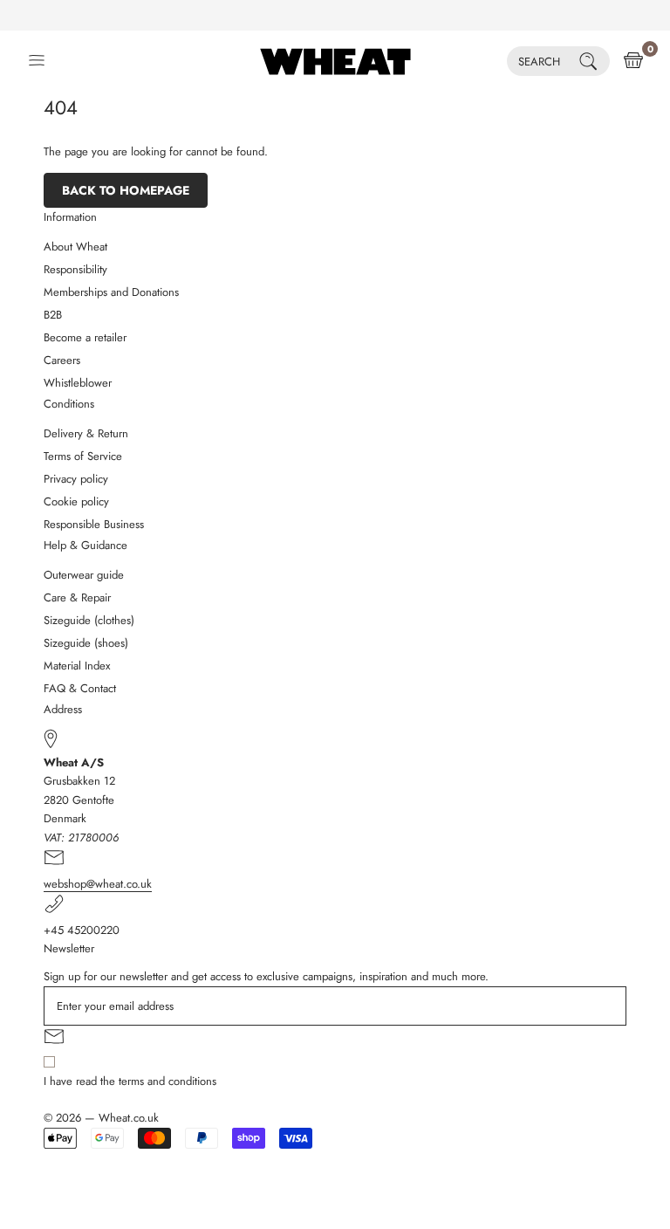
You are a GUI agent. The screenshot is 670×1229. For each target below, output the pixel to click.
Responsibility (75, 269)
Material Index (77, 665)
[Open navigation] (36, 61)
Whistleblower (78, 382)
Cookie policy (76, 501)
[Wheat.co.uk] (335, 61)
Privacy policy (76, 478)
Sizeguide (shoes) (86, 643)
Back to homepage (125, 190)
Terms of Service (83, 456)
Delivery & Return (86, 433)
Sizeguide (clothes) (89, 620)
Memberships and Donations (111, 292)
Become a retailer (85, 337)
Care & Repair (77, 597)
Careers (62, 360)
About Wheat (75, 246)
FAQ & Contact (80, 688)
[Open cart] (633, 61)
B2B (53, 314)
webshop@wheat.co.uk (98, 883)
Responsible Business (94, 524)
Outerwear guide (84, 574)
